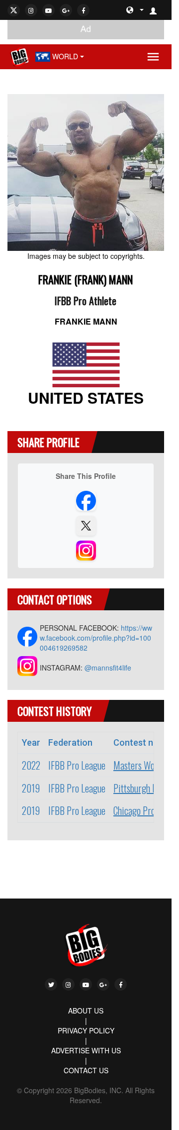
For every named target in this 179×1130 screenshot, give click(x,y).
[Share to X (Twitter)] (86, 526)
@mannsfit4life (108, 668)
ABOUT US (85, 1011)
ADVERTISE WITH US (86, 1050)
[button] (157, 10)
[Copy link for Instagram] (86, 551)
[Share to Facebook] (86, 501)
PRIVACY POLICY (86, 1030)
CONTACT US (86, 1070)
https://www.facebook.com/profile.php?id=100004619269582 (96, 638)
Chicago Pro (134, 810)
